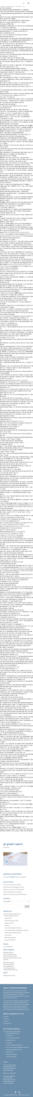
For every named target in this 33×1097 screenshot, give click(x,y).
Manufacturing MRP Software (12, 932)
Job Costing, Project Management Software (16, 930)
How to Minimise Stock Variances (12, 892)
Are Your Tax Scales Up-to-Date (12, 884)
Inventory (7, 925)
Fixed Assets (7, 935)
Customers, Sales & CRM (11, 920)
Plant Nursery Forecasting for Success (13, 887)
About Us (6, 1019)
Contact (6, 1021)
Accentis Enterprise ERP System (12, 914)
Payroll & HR (8, 918)
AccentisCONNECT (10, 940)
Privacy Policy (7, 1023)
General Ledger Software (11, 915)
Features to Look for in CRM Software (13, 889)
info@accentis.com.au (9, 975)
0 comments (6, 847)
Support (6, 1016)
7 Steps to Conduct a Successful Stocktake (15, 894)
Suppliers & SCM (9, 923)
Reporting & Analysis (10, 937)
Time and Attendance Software (13, 928)
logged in (12, 877)
